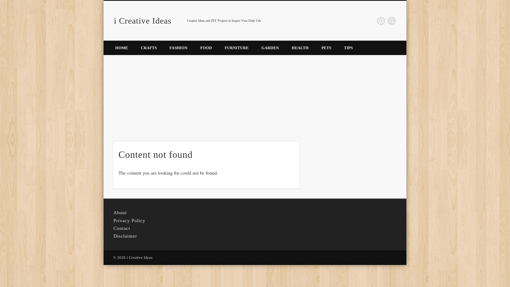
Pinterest (381, 21)
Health (300, 48)
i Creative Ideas (142, 21)
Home (121, 48)
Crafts (149, 48)
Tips (348, 48)
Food (206, 48)
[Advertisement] (255, 95)
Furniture (237, 48)
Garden (270, 48)
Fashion (178, 48)
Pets (326, 48)
